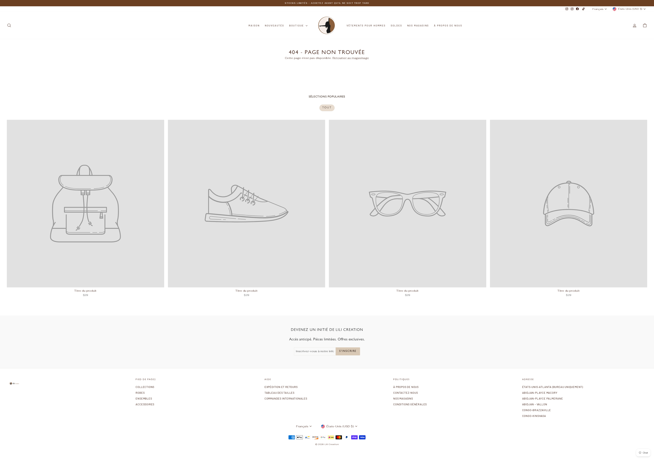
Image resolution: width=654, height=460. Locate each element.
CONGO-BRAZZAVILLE (536, 410)
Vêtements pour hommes (366, 25)
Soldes (396, 25)
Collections (145, 386)
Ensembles (144, 398)
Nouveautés (274, 25)
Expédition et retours (281, 386)
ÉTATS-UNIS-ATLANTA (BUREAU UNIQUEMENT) (552, 386)
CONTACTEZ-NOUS (405, 392)
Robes (140, 392)
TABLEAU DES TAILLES (279, 392)
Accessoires (145, 404)
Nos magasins (418, 25)
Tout (327, 107)
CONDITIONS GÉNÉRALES (410, 404)
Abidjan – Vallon (534, 404)
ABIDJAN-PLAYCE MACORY (539, 392)
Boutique (297, 25)
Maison (254, 25)
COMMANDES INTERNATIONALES (285, 398)
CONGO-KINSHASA (534, 415)
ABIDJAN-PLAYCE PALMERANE (542, 398)
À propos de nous (448, 25)
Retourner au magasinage (351, 58)
